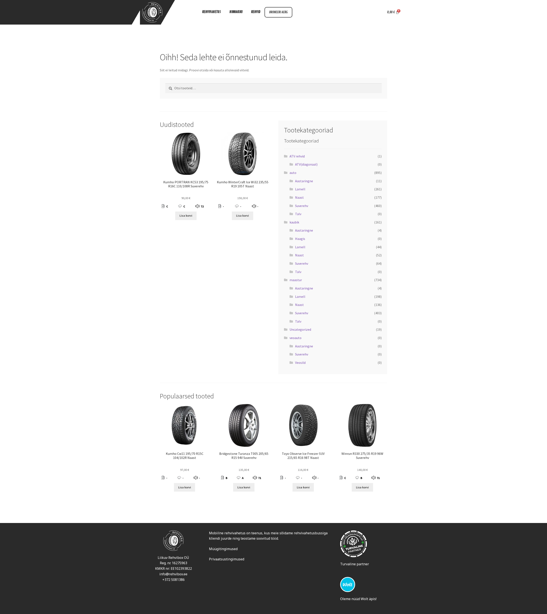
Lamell (300, 189)
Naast (299, 197)
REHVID (255, 12)
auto (293, 172)
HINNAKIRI (236, 12)
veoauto (295, 338)
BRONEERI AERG (278, 12)
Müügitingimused (223, 548)
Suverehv (301, 206)
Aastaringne (304, 181)
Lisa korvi (185, 215)
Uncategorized (300, 329)
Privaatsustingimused (226, 559)
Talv (298, 214)
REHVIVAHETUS (211, 12)
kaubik (294, 222)
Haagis (300, 238)
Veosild (300, 362)
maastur (296, 280)
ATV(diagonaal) (306, 164)
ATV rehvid (297, 156)
